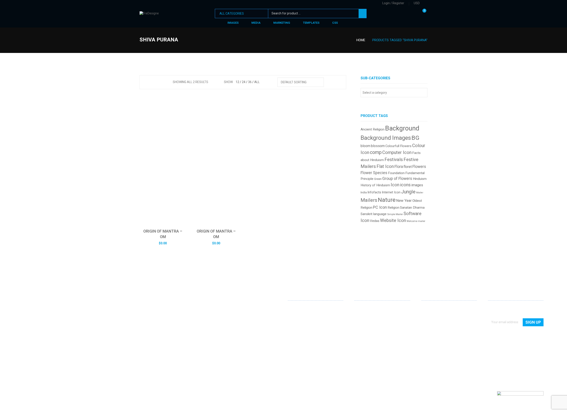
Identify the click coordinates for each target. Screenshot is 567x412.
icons (405, 184)
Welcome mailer (416, 221)
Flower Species (374, 173)
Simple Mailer (395, 214)
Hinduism (420, 179)
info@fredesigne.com (303, 342)
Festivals (393, 159)
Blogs (425, 326)
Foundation (396, 173)
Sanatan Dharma (412, 208)
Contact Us (429, 314)
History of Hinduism (375, 185)
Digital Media (363, 326)
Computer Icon (397, 152)
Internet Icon (391, 192)
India (364, 192)
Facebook (298, 357)
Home (360, 40)
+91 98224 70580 (300, 348)
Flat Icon (385, 166)
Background (402, 128)
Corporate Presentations (371, 339)
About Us (427, 307)
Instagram (312, 357)
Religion (393, 208)
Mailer (419, 192)
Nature (387, 199)
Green (378, 179)
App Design (362, 314)
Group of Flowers (397, 178)
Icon (395, 184)
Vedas (374, 221)
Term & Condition (433, 339)
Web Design (362, 307)
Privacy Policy (430, 333)
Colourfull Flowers (398, 146)
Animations (362, 333)
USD (417, 3)
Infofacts (374, 192)
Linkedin (291, 357)
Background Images (386, 137)
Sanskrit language (373, 214)
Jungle (408, 191)
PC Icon (380, 207)
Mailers (369, 200)
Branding (360, 320)
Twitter (305, 357)
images (417, 185)
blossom (378, 146)
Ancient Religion (372, 129)
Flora (398, 166)
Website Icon (393, 220)
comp (376, 152)
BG (415, 137)
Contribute (428, 320)
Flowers (419, 166)
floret (408, 167)
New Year (404, 200)
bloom (365, 146)
